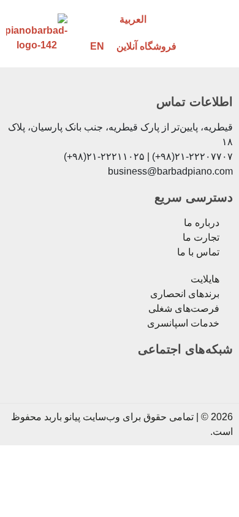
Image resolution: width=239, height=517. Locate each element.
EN (97, 46)
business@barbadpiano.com (170, 171)
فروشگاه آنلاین (146, 46)
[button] (216, 32)
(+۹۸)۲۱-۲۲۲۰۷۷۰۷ (192, 156)
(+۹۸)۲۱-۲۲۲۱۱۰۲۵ (104, 156)
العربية (133, 19)
